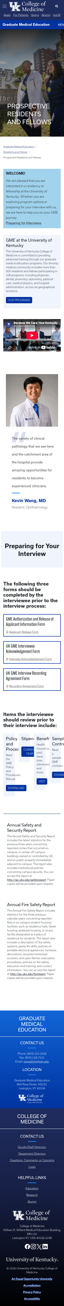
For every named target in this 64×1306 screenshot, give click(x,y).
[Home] (27, 5)
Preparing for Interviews (23, 223)
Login (32, 1166)
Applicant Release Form (24, 631)
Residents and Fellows (15, 152)
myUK (57, 15)
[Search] (57, 6)
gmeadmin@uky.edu (36, 1061)
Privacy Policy (32, 1292)
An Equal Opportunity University (32, 1278)
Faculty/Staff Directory (32, 1147)
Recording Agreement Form (26, 686)
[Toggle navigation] (4, 6)
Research (32, 1195)
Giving (35, 15)
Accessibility (32, 1298)
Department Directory (32, 1153)
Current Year (29, 751)
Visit (42, 781)
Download (16, 788)
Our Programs (19, 300)
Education (32, 1188)
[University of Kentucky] (32, 1259)
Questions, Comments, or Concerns (32, 1160)
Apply (7, 15)
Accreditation (32, 1285)
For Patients (20, 15)
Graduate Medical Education (18, 146)
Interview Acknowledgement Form (30, 659)
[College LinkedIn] (45, 1247)
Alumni (46, 15)
